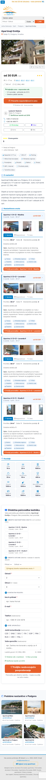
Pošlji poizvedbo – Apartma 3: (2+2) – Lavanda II (23, 390)
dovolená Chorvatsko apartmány (24, 768)
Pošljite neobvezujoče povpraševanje (24, 669)
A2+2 (22, 80)
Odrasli (8, 573)
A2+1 (32, 80)
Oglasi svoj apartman (26, 764)
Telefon (12, 616)
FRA (37, 633)
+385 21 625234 (12, 119)
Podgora (20, 26)
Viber (34, 125)
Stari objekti (9, 774)
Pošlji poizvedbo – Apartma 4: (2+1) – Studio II (23, 452)
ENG (13, 633)
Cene (31, 235)
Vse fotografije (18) (38, 67)
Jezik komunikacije (17, 630)
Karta (14, 130)
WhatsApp (14, 125)
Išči (40, 21)
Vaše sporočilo (15, 641)
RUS (7, 637)
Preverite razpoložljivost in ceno (24, 101)
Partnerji (16, 774)
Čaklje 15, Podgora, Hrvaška (13, 34)
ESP (31, 633)
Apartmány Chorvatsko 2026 (27, 770)
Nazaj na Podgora (9, 147)
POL (19, 637)
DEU (19, 633)
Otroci (11, 583)
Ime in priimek (11, 597)
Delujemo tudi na (9, 768)
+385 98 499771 (12, 121)
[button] (23, 140)
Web (34, 130)
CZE (7, 633)
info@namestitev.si (23, 760)
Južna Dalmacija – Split (8, 26)
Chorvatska (14, 770)
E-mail (8, 606)
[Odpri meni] (3, 2)
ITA (25, 633)
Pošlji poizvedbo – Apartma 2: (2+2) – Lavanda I (23, 331)
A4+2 (18, 80)
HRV (13, 637)
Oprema (9, 235)
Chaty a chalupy (27, 772)
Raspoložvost (20, 235)
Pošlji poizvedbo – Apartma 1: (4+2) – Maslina (22, 269)
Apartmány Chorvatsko (26, 774)
